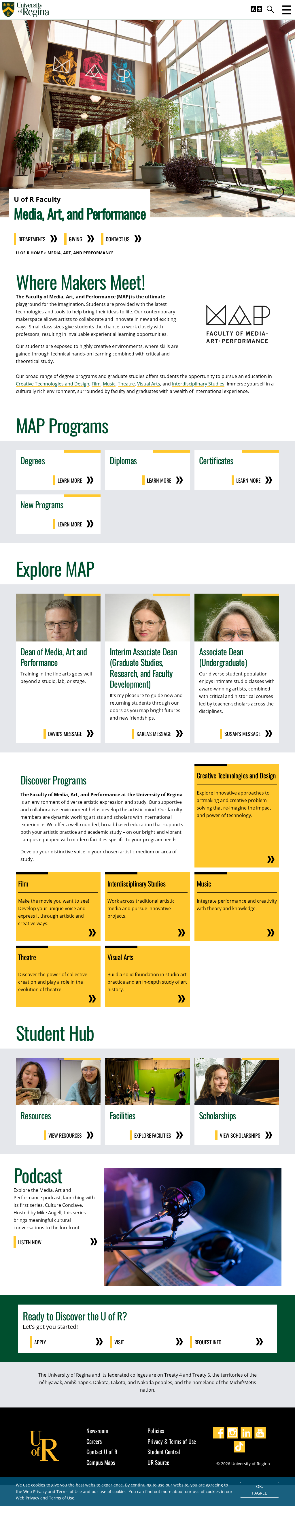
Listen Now (29, 1242)
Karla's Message (154, 733)
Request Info (208, 1342)
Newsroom (97, 1430)
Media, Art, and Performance (81, 252)
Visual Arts (148, 384)
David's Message (65, 733)
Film (96, 384)
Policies (156, 1430)
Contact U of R (101, 1451)
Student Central (164, 1451)
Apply (40, 1342)
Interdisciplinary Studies (198, 384)
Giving (75, 239)
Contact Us (118, 239)
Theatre (126, 384)
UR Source (158, 1462)
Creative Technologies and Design (52, 384)
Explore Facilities (152, 1135)
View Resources (65, 1135)
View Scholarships (240, 1135)
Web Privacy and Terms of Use (45, 1498)
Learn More (70, 480)
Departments (32, 239)
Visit (119, 1342)
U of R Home (29, 252)
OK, (259, 1490)
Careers (94, 1441)
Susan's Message (242, 733)
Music (109, 384)
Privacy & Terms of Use (172, 1441)
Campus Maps (100, 1462)
